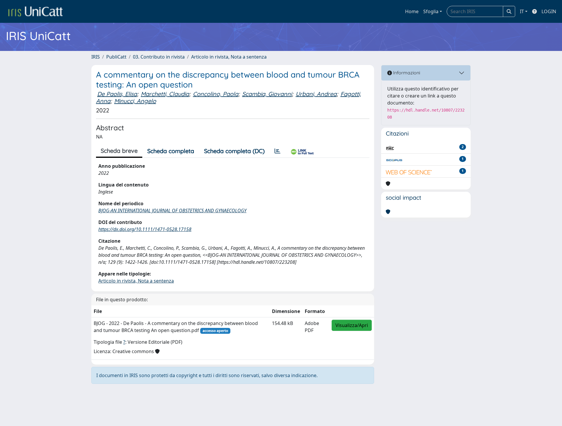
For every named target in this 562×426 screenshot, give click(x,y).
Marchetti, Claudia (165, 93)
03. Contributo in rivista (159, 57)
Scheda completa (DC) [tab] (234, 151)
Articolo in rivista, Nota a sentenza (229, 57)
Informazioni (406, 73)
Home (412, 11)
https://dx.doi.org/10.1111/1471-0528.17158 (144, 229)
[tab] (277, 151)
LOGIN (549, 11)
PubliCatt (116, 57)
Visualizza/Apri (351, 325)
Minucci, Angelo (135, 101)
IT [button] (522, 11)
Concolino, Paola (215, 93)
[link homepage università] (35, 11)
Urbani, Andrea (316, 93)
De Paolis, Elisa (117, 93)
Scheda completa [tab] (170, 151)
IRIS (95, 57)
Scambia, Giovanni (267, 93)
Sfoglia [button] (430, 11)
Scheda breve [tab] (119, 150)
